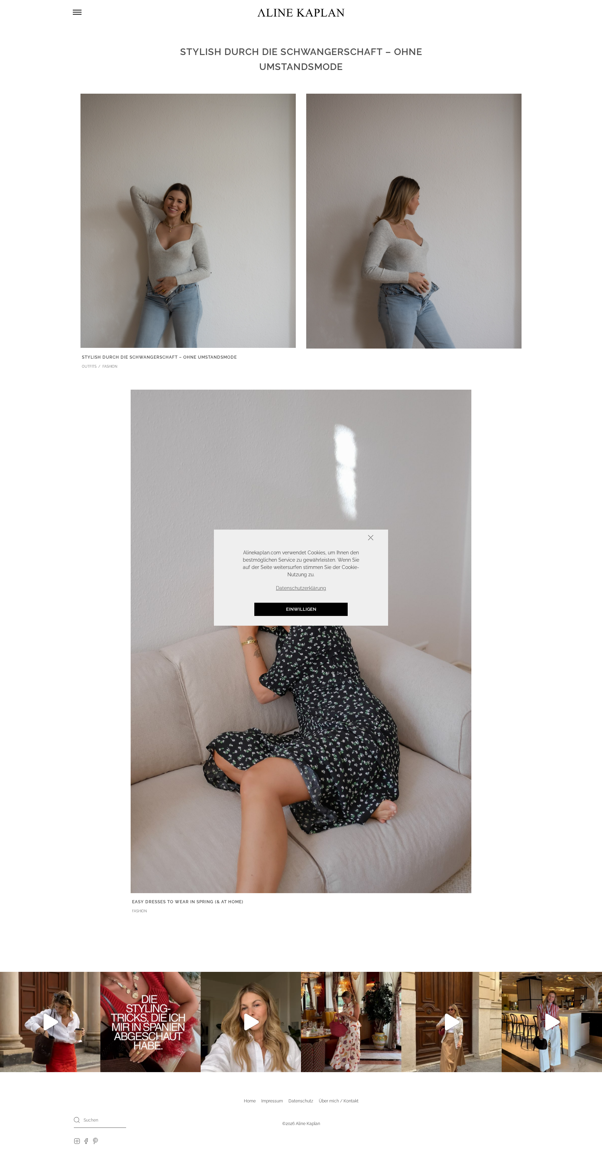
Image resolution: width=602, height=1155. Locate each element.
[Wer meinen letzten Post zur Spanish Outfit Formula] (150, 1022)
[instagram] (77, 1141)
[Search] (77, 1120)
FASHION (109, 366)
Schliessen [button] (349, 538)
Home (250, 1101)
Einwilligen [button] (301, 609)
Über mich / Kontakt (338, 1101)
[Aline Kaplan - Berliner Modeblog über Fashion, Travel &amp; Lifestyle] (301, 12)
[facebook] (86, 1141)
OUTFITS (89, 366)
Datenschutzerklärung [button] (301, 588)
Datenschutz (300, 1101)
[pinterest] (95, 1141)
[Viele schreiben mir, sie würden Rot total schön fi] (50, 1022)
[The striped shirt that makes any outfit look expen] (552, 1022)
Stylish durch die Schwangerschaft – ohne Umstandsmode (159, 357)
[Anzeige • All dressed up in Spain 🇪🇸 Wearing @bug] (451, 1022)
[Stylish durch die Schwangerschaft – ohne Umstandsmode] (188, 220)
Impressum (272, 1101)
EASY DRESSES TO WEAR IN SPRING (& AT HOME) (188, 901)
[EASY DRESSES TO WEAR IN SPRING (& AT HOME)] (301, 640)
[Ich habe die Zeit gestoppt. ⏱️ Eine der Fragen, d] (251, 1022)
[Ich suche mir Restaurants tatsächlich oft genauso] (351, 1022)
